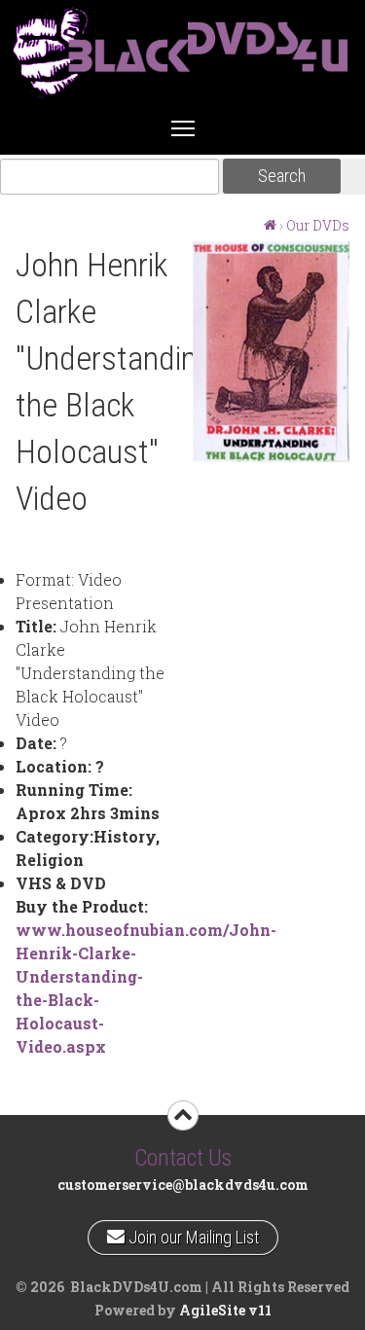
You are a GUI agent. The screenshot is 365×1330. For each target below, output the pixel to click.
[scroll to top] (183, 1115)
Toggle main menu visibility (183, 127)
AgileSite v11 (225, 1310)
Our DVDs (317, 225)
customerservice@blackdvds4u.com (183, 1184)
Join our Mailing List (191, 1233)
